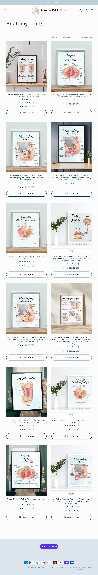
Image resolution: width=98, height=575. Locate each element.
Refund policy (61, 567)
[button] (5, 10)
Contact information (85, 570)
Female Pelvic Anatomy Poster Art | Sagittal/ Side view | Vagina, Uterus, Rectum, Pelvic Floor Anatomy (26, 178)
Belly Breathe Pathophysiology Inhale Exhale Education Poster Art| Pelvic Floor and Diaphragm (26, 97)
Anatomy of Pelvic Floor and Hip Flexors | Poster (26, 258)
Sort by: (55, 37)
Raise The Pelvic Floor (34, 567)
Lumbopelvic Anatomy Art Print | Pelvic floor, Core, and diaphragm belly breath (26, 421)
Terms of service (86, 567)
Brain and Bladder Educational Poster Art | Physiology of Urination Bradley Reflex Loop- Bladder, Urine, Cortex (71, 259)
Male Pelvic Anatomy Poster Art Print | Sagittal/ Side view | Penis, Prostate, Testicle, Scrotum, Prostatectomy (72, 501)
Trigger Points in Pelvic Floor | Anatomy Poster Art (26, 500)
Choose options (26, 113)
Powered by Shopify (48, 567)
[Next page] (56, 529)
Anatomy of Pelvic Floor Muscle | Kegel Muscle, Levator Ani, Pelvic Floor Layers (72, 96)
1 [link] (42, 529)
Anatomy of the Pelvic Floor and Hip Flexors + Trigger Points (71, 421)
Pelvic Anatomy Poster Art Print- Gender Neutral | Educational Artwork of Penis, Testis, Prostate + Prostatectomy (71, 178)
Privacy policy (73, 567)
